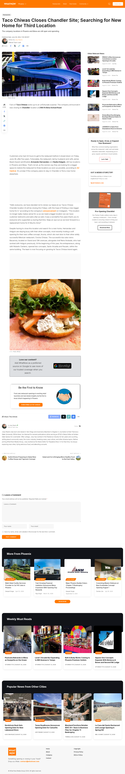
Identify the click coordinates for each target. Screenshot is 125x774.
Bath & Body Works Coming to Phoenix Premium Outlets (112, 81)
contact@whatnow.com (29, 761)
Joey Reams (18, 40)
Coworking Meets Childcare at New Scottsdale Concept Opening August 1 (107, 585)
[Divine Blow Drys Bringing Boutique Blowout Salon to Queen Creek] (93, 117)
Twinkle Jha (99, 591)
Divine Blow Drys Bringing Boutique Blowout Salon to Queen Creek (111, 116)
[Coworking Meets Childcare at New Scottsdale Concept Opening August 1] (108, 569)
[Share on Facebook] (11, 46)
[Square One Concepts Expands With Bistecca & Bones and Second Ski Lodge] (93, 93)
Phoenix (8, 653)
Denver (8, 720)
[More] (27, 46)
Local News (10, 579)
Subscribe (118, 4)
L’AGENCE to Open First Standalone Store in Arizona (112, 127)
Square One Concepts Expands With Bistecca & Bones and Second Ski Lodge (111, 93)
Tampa (98, 720)
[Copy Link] (19, 46)
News (67, 720)
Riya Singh (39, 593)
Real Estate (73, 4)
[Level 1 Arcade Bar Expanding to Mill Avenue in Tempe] (93, 71)
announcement (49, 211)
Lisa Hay (114, 63)
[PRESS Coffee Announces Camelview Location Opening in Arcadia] (93, 59)
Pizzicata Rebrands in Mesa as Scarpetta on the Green (112, 105)
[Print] (23, 46)
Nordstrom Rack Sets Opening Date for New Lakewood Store (14, 727)
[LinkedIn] (80, 426)
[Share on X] (15, 46)
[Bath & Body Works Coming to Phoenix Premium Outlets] (93, 83)
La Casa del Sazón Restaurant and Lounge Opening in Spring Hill (107, 727)
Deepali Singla (9, 591)
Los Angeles (40, 720)
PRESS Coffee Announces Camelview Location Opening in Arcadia (111, 58)
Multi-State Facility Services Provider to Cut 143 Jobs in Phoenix (15, 585)
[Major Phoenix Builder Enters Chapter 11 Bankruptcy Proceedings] (77, 569)
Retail (65, 4)
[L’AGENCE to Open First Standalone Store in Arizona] (93, 129)
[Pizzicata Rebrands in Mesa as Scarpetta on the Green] (93, 107)
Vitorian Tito (115, 75)
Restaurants (56, 4)
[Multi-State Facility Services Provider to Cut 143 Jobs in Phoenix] (17, 569)
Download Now (105, 227)
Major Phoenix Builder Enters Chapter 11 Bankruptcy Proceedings (76, 585)
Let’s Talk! (104, 159)
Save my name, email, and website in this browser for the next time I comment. (29, 532)
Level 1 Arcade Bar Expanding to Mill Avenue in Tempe (111, 70)
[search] (109, 4)
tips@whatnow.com (97, 183)
